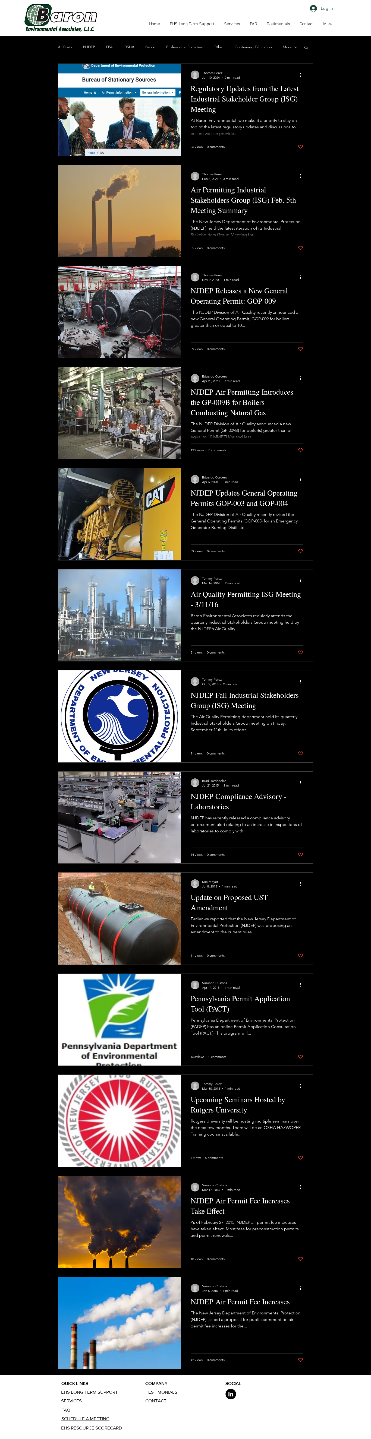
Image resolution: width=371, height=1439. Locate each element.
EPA (109, 47)
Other (218, 47)
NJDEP (89, 47)
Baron (150, 47)
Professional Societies (184, 47)
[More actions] (302, 75)
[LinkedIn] (230, 1394)
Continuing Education (253, 47)
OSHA (129, 47)
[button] (253, 24)
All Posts (65, 47)
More (287, 47)
